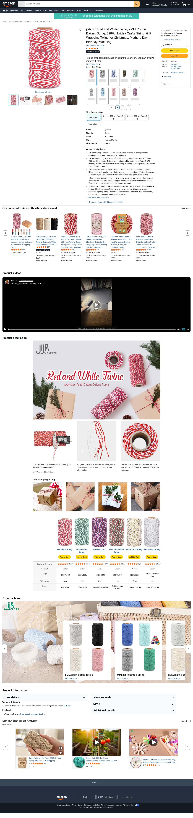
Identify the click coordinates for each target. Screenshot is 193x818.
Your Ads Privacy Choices (125, 805)
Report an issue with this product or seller (106, 202)
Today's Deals (26, 10)
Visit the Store (71, 678)
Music (79, 10)
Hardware (27, 22)
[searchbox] (79, 3)
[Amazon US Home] (62, 798)
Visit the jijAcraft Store (95, 45)
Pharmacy (88, 10)
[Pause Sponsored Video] (60, 748)
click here (68, 706)
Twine (50, 22)
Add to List (167, 84)
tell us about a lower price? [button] (31, 714)
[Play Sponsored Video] (96, 742)
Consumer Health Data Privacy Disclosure (99, 805)
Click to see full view (43, 92)
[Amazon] (9, 4)
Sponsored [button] (6, 724)
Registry (70, 10)
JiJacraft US (175, 64)
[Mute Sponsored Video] (60, 753)
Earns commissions (26, 281)
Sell (62, 10)
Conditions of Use (63, 805)
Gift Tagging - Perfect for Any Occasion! (28, 283)
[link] (22, 242)
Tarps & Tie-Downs (39, 22)
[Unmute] (188, 329)
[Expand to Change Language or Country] (93, 797)
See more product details (98, 197)
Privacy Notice (77, 805)
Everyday (99, 10)
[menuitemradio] (183, 329)
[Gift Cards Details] (58, 10)
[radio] (13, 100)
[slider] (92, 329)
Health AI (14, 10)
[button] (5, 10)
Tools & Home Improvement (12, 22)
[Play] (4, 329)
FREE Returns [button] (92, 64)
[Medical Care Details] (46, 10)
